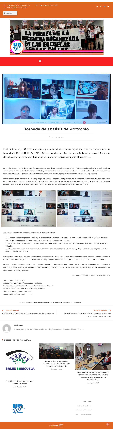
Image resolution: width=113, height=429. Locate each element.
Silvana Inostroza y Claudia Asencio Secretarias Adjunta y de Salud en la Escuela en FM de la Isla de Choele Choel (93, 376)
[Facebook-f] (100, 6)
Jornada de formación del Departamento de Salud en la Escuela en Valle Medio (56, 363)
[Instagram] (97, 6)
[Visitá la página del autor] (6, 328)
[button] (40, 61)
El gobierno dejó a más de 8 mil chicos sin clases (20, 382)
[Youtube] (104, 6)
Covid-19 (49, 302)
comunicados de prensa (37, 302)
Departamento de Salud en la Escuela (67, 302)
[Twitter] (108, 6)
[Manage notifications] (108, 424)
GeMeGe (18, 325)
